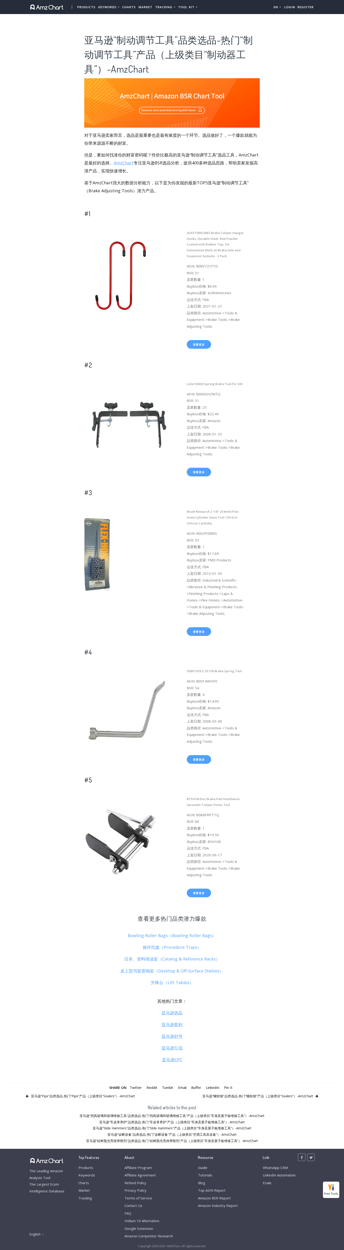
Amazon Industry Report (218, 1205)
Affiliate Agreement (140, 1175)
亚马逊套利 (172, 1024)
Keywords (86, 1175)
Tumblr (167, 1087)
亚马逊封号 (172, 1036)
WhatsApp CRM (275, 1167)
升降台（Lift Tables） (172, 982)
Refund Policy (135, 1182)
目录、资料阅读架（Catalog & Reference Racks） (172, 959)
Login (289, 7)
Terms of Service (138, 1198)
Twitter (136, 1087)
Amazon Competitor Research (148, 1236)
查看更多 (199, 344)
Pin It (228, 1087)
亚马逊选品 (172, 1013)
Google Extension (138, 1228)
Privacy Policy (135, 1190)
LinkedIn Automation (279, 1175)
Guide (202, 1167)
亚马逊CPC (172, 1059)
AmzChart (124, 163)
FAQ (127, 1213)
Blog (201, 1182)
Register (305, 7)
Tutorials (205, 1175)
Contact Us (133, 1205)
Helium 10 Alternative (141, 1220)
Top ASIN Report (212, 1190)
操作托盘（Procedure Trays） (172, 947)
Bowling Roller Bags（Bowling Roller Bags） (172, 935)
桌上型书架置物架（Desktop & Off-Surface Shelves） (172, 971)
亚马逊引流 (172, 1048)
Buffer (196, 1087)
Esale (267, 1182)
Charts (129, 7)
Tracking (85, 1198)
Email (182, 1087)
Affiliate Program (138, 1167)
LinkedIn (212, 1087)
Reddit (151, 1087)
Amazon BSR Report (214, 1198)
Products (86, 7)
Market (145, 7)
